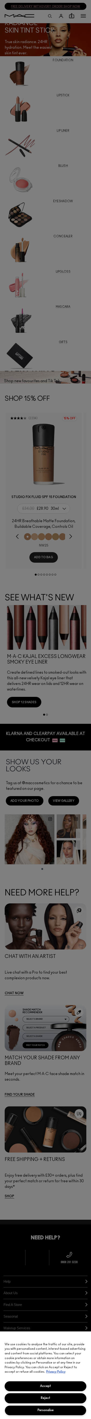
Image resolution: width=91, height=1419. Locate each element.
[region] (45, 1375)
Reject (45, 1398)
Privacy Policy (56, 1371)
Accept (45, 1386)
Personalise (46, 1410)
